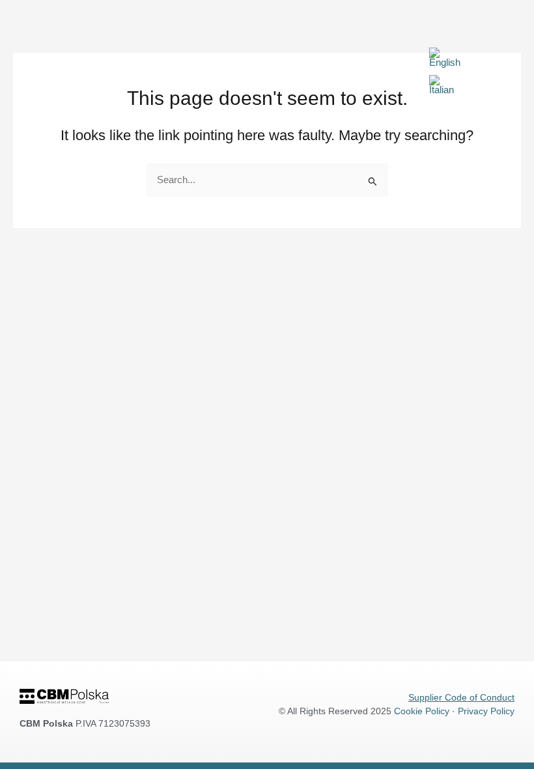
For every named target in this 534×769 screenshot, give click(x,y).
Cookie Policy (421, 711)
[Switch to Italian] (441, 85)
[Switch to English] (445, 58)
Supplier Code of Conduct (461, 697)
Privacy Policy (486, 711)
